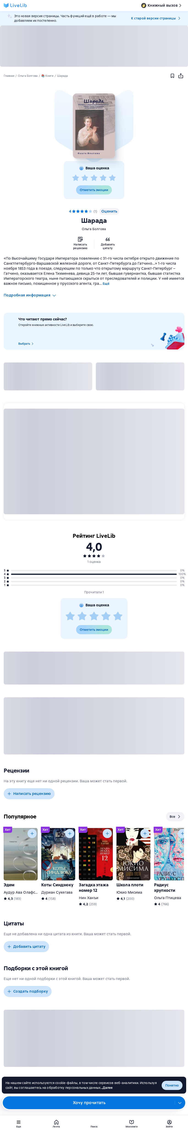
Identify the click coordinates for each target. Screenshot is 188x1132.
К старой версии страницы (153, 18)
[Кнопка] (32, 833)
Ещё (106, 283)
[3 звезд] (94, 178)
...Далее (107, 1088)
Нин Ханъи (88, 897)
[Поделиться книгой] (180, 75)
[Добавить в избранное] (172, 75)
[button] (94, 125)
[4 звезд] (103, 178)
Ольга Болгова (94, 229)
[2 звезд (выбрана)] (78, 211)
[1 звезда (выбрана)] (74, 211)
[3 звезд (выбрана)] (82, 211)
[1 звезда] (75, 178)
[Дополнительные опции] (180, 1102)
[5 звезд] (112, 178)
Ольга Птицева (167, 897)
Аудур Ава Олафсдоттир (26, 892)
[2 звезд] (84, 178)
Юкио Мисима (129, 892)
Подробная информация (27, 295)
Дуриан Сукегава (56, 892)
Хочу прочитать (89, 1102)
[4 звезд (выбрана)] (86, 211)
